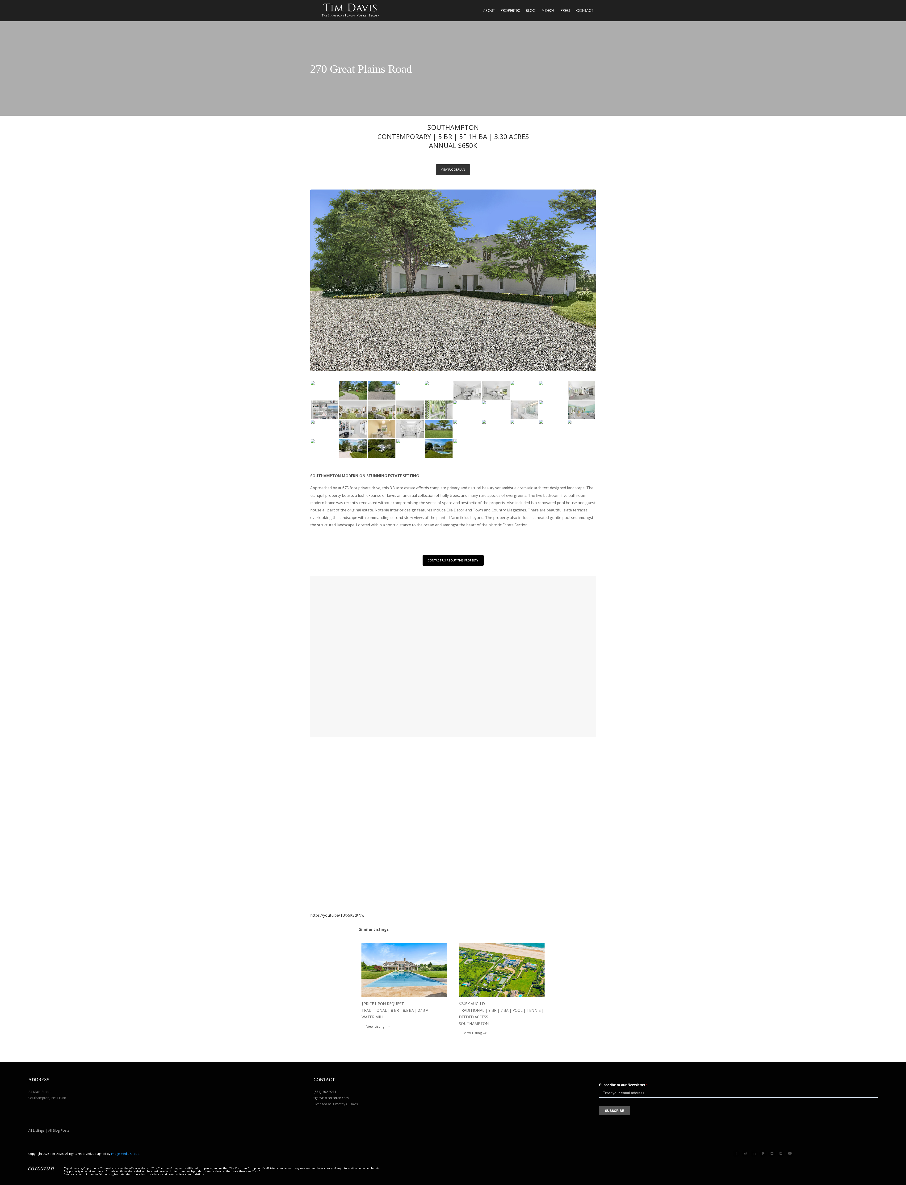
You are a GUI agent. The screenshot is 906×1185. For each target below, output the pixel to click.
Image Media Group (125, 1153)
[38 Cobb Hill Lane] (404, 970)
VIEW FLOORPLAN (453, 170)
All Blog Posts (58, 1130)
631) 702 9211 (325, 1091)
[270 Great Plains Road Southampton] (324, 390)
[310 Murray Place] (502, 970)
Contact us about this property (453, 560)
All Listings (36, 1130)
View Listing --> (378, 1026)
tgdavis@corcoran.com (331, 1098)
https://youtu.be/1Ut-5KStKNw (337, 915)
